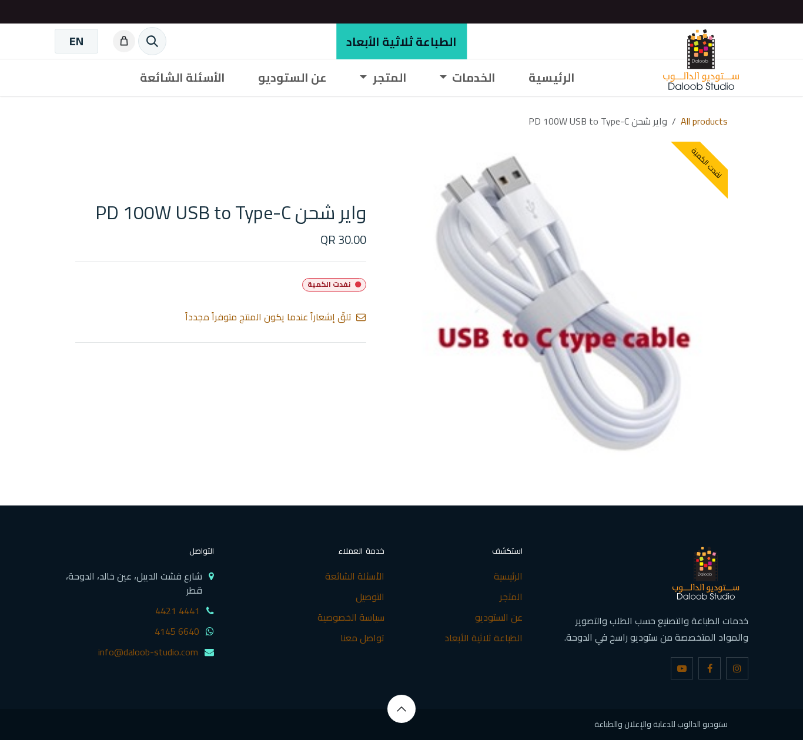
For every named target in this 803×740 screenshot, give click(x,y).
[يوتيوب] (682, 668)
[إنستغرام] (737, 668)
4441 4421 (177, 611)
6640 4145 (177, 631)
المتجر (511, 596)
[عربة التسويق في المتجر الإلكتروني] (122, 41)
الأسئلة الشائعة (354, 576)
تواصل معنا (362, 638)
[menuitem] (76, 41)
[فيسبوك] (709, 668)
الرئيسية (508, 576)
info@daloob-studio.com (148, 652)
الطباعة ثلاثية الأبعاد (401, 41)
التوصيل (370, 596)
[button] (401, 709)
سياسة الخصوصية (350, 617)
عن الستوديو (499, 617)
